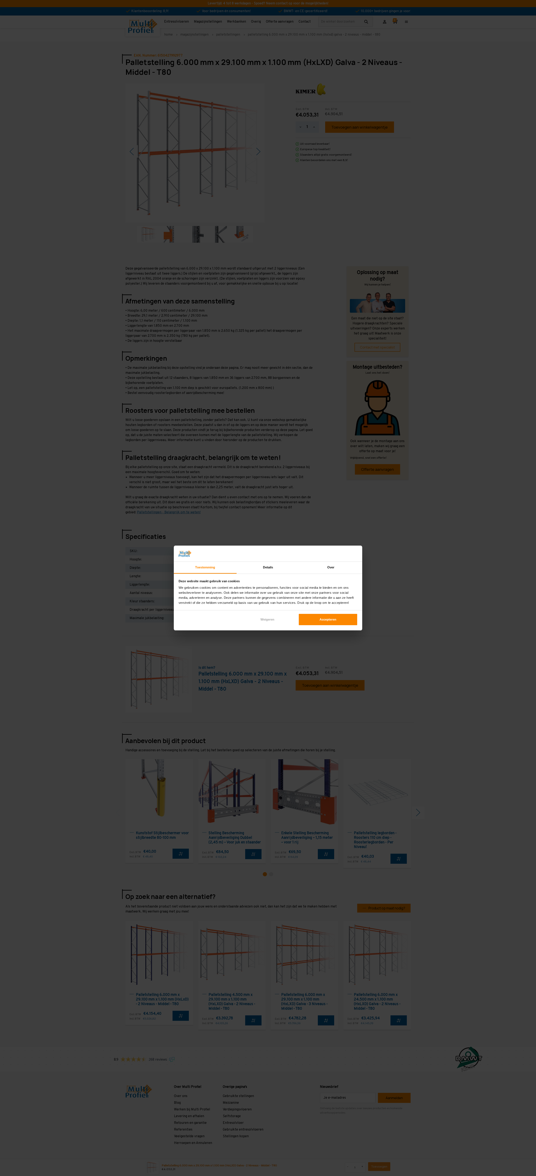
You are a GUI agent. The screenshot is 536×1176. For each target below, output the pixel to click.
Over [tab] (330, 567)
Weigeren (267, 619)
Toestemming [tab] (205, 567)
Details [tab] (268, 567)
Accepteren (328, 619)
